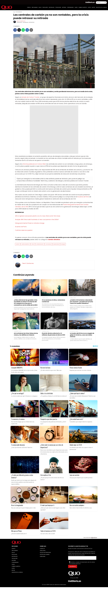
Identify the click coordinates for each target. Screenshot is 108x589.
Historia (64, 7)
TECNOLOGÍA (58, 7)
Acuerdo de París (83, 197)
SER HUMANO (35, 7)
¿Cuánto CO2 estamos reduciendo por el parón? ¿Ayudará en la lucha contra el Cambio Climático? (81, 301)
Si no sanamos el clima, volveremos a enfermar (53, 301)
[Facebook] (15, 30)
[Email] (31, 30)
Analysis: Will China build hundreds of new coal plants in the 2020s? (37, 219)
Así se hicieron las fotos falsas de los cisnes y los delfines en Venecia (26, 334)
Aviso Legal (43, 550)
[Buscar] (105, 2)
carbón (17, 244)
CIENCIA (29, 7)
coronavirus (48, 244)
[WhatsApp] (23, 30)
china (32, 244)
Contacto (42, 548)
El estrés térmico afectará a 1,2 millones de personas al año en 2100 (53, 334)
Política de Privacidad (45, 552)
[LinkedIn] (27, 30)
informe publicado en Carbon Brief (34, 164)
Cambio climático (82, 7)
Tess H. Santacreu (21, 21)
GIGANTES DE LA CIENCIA (101, 7)
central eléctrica (25, 244)
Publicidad (42, 556)
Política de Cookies (44, 554)
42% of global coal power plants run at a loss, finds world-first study (37, 216)
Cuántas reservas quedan (23, 230)
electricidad (56, 244)
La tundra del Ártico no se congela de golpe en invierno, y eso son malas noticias (82, 335)
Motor (93, 7)
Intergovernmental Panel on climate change (29, 223)
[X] (19, 30)
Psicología (45, 7)
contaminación (39, 244)
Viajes (76, 7)
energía (63, 244)
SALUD (40, 7)
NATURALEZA (51, 7)
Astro (89, 7)
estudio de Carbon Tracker (30, 97)
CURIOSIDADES (70, 7)
